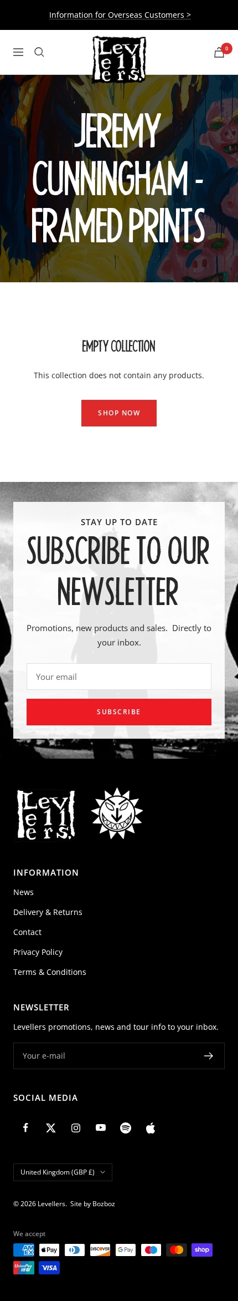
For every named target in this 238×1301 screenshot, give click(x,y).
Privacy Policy (38, 952)
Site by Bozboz (92, 1203)
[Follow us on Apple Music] (150, 1127)
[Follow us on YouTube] (100, 1127)
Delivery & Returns (47, 912)
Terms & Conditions (49, 972)
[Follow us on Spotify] (125, 1127)
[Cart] (219, 52)
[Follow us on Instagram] (75, 1127)
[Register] (209, 1056)
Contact (27, 932)
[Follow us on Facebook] (25, 1127)
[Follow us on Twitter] (50, 1127)
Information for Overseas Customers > (120, 14)
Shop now (119, 413)
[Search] (39, 52)
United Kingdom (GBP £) (57, 1172)
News (23, 892)
